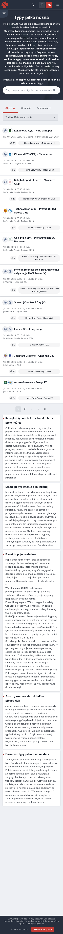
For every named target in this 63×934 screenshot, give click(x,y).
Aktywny (10, 108)
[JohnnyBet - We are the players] (4, 4)
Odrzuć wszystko (19, 929)
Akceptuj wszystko (43, 929)
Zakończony (44, 108)
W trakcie (26, 108)
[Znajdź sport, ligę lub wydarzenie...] (32, 4)
